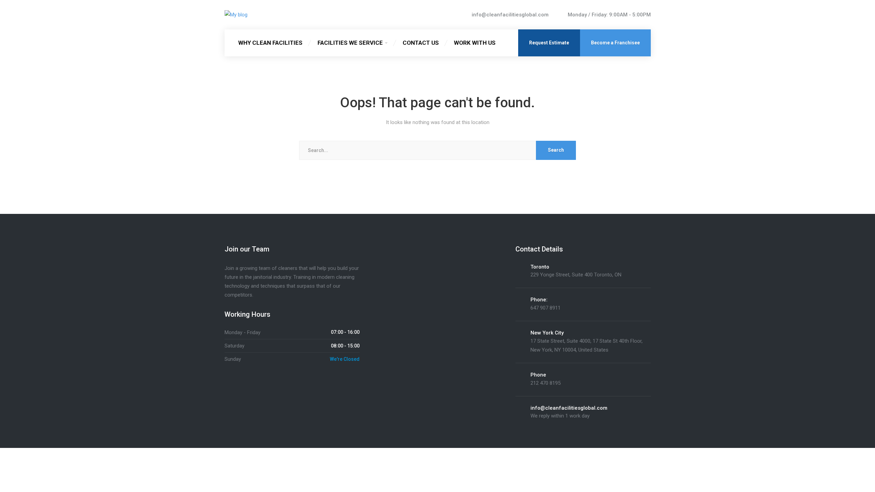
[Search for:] (437, 150)
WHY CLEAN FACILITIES (270, 42)
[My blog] (236, 15)
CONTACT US (421, 42)
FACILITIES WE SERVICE (350, 42)
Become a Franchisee (615, 42)
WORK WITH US (475, 42)
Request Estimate (549, 42)
